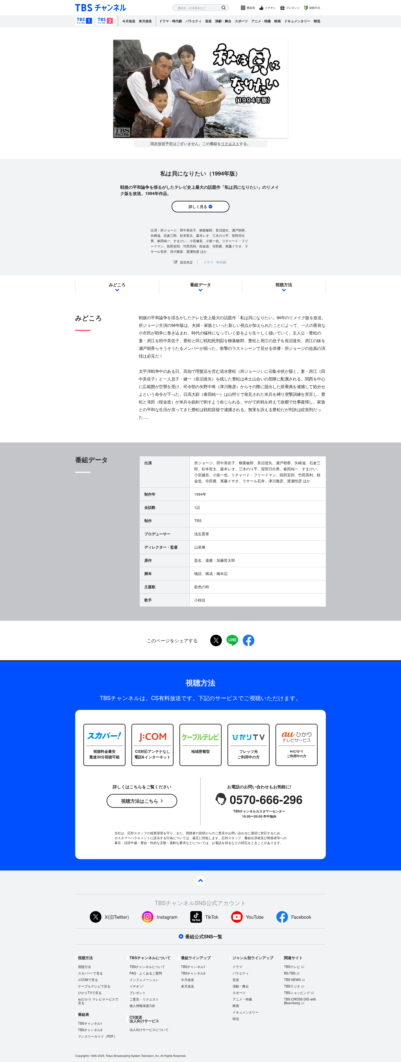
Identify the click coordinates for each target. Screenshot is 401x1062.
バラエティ (193, 21)
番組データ (200, 285)
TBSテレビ (292, 966)
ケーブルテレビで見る (94, 986)
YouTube (255, 916)
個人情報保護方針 (142, 1005)
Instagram (167, 916)
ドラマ (237, 966)
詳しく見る (198, 206)
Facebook (301, 916)
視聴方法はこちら (139, 800)
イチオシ (270, 8)
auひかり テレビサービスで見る (98, 1001)
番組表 (251, 8)
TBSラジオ (292, 986)
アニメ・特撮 (261, 21)
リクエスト (230, 144)
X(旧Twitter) (117, 916)
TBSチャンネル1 (84, 21)
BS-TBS (289, 973)
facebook (248, 640)
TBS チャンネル (100, 8)
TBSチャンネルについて (147, 966)
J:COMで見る (88, 979)
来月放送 (145, 21)
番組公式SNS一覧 (203, 936)
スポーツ (241, 21)
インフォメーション (144, 979)
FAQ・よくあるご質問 (145, 973)
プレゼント (293, 8)
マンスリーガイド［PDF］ (97, 1036)
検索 (224, 8)
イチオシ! (136, 986)
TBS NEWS (292, 979)
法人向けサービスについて (148, 1029)
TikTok (211, 916)
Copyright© (82, 1056)
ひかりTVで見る (90, 992)
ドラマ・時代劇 (170, 21)
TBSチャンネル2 (105, 21)
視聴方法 (314, 8)
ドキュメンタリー (297, 21)
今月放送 (128, 21)
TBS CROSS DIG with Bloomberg (300, 1001)
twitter (216, 640)
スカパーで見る (90, 973)
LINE (232, 640)
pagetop (200, 880)
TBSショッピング (297, 992)
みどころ (117, 285)
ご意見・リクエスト (144, 999)
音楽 (208, 21)
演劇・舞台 (223, 21)
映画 (277, 21)
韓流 (317, 21)
